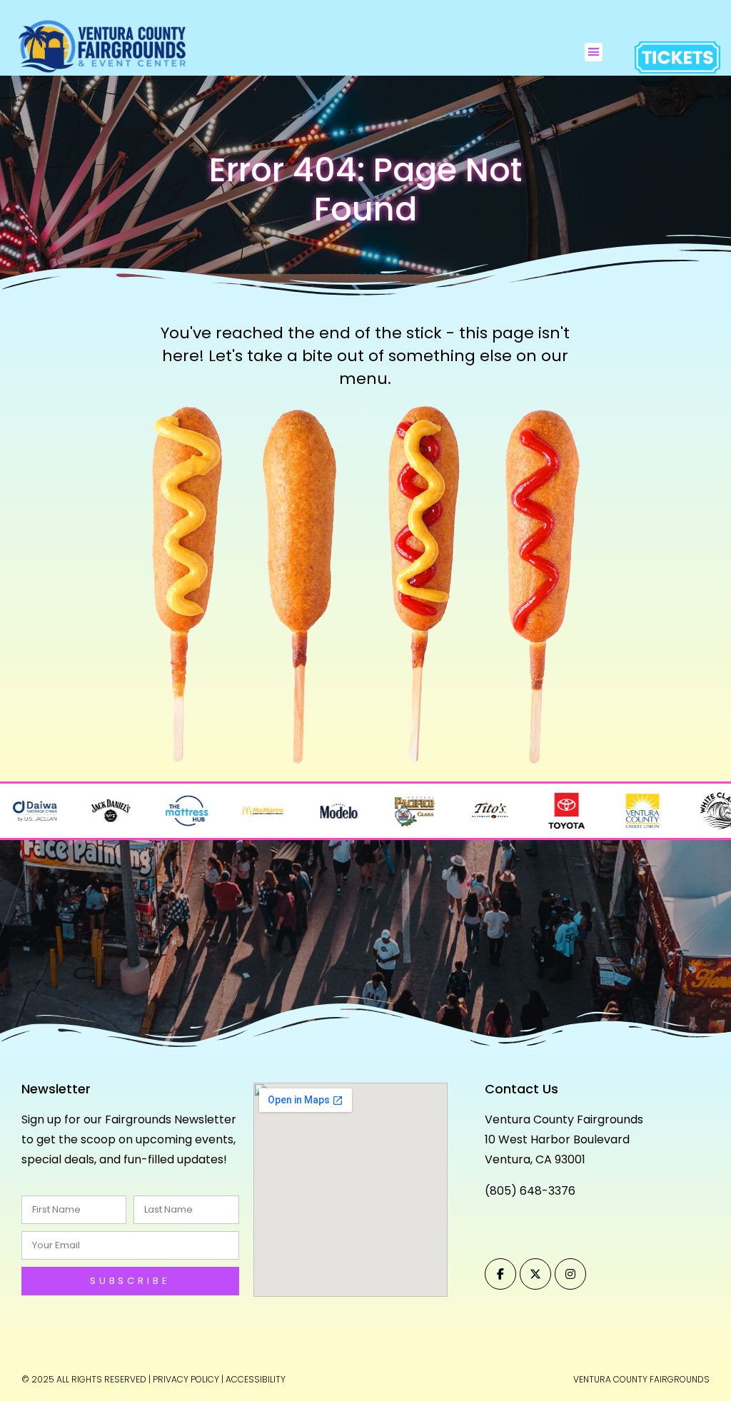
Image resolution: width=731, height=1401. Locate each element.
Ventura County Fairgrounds (564, 1119)
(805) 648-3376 (530, 1191)
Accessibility (256, 1379)
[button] (594, 52)
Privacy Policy (186, 1379)
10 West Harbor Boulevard (557, 1139)
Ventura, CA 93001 (535, 1159)
